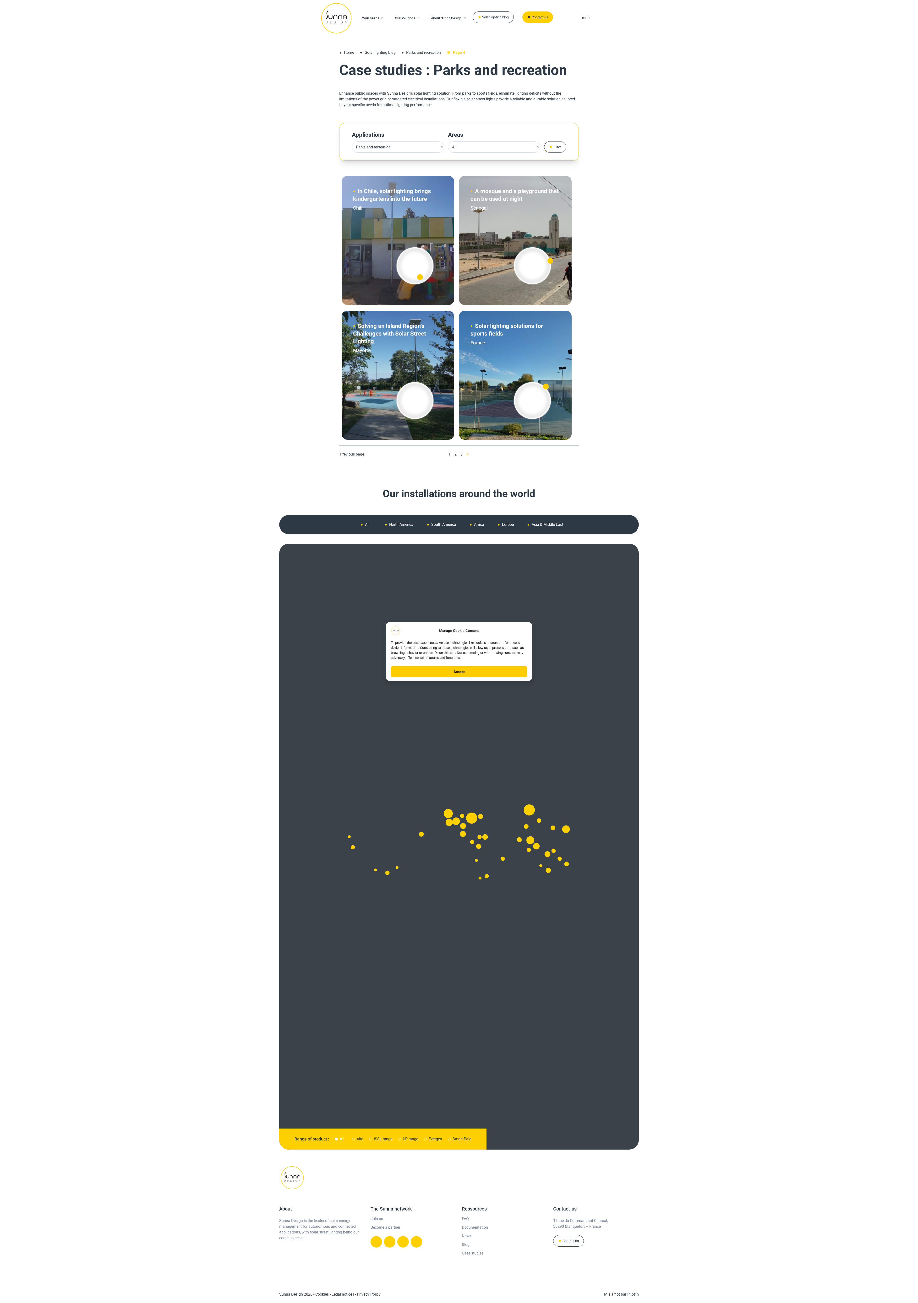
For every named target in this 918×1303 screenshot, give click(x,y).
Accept (459, 672)
